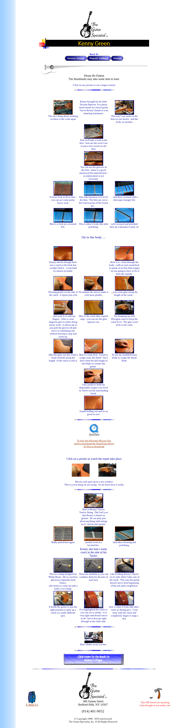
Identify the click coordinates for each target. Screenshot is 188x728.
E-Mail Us (32, 704)
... (112, 292)
